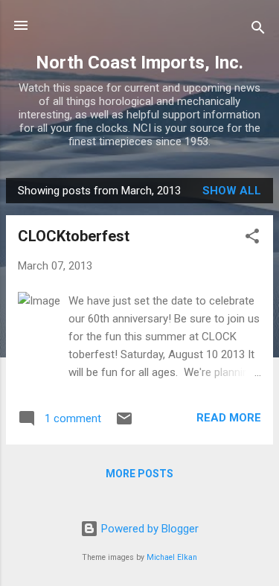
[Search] (258, 30)
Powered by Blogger (148, 528)
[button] (252, 238)
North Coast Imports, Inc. (139, 62)
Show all (231, 190)
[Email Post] (124, 423)
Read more (228, 417)
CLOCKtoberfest (73, 236)
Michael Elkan (172, 557)
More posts (139, 474)
